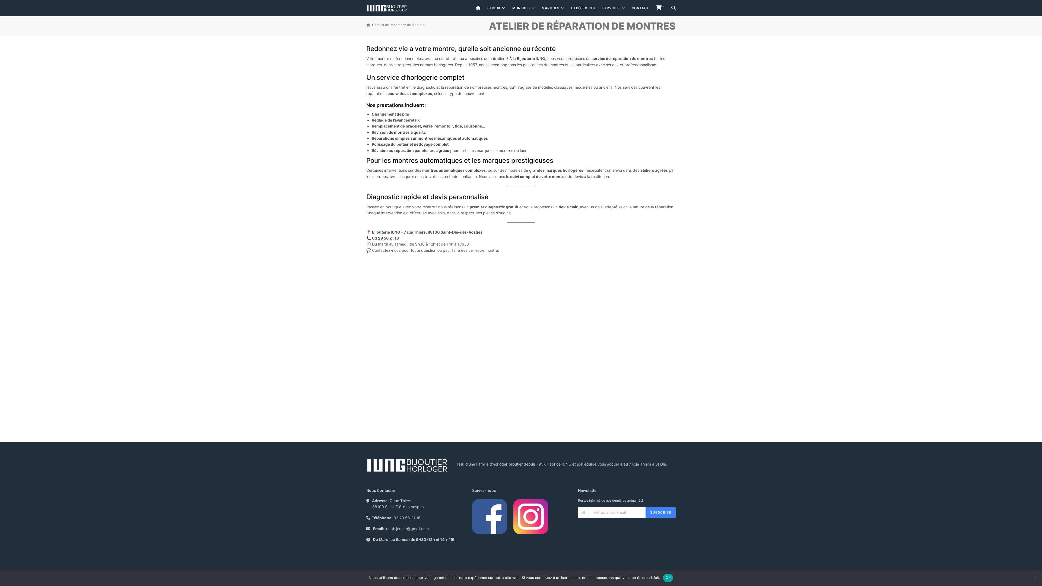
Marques (550, 8)
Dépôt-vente (583, 8)
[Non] (1035, 578)
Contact (640, 8)
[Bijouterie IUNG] (386, 8)
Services (611, 8)
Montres (521, 8)
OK (668, 577)
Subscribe (660, 512)
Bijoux (493, 8)
